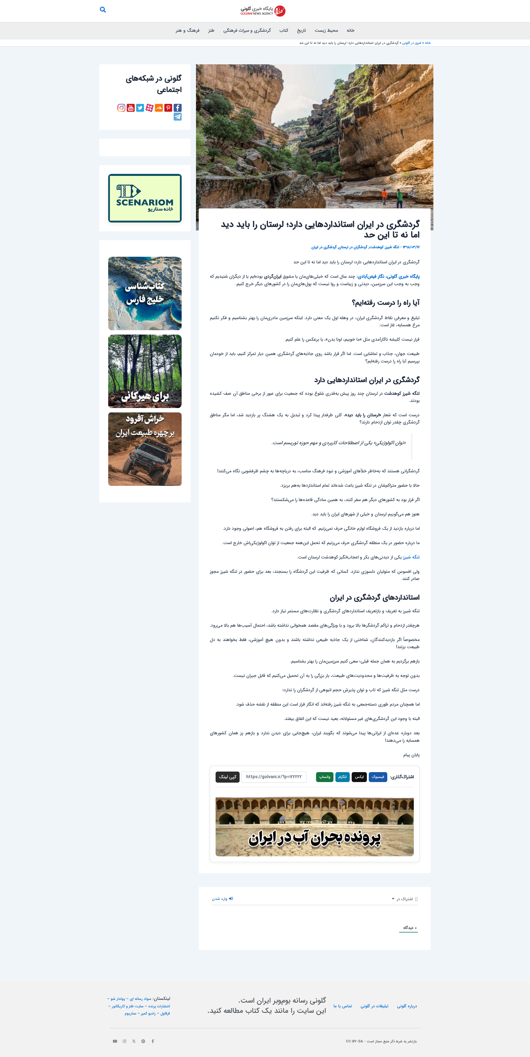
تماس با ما (342, 1006)
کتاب (284, 30)
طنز (211, 30)
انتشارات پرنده (159, 1006)
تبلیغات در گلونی (374, 1006)
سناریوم (130, 1013)
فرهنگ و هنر (188, 30)
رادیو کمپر (148, 1013)
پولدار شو (118, 999)
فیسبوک (378, 777)
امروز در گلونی (411, 43)
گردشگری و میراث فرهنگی (247, 30)
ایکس (359, 777)
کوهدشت (376, 247)
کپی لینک (227, 776)
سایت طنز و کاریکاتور (128, 1006)
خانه (350, 30)
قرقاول (165, 1013)
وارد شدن (220, 899)
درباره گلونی (407, 1006)
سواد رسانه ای (140, 999)
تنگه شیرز (392, 247)
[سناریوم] (145, 198)
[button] (102, 11)
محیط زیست (326, 30)
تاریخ (301, 30)
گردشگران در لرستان (352, 247)
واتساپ (324, 777)
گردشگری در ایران (323, 247)
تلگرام (342, 777)
